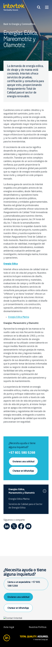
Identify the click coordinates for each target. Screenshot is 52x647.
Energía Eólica (10, 263)
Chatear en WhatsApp (23, 470)
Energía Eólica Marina (18, 317)
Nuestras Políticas (37, 627)
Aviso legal (8, 627)
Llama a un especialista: (24, 583)
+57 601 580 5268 (22, 452)
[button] (45, 491)
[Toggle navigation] (38, 7)
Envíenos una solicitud (23, 461)
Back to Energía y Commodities (19, 24)
